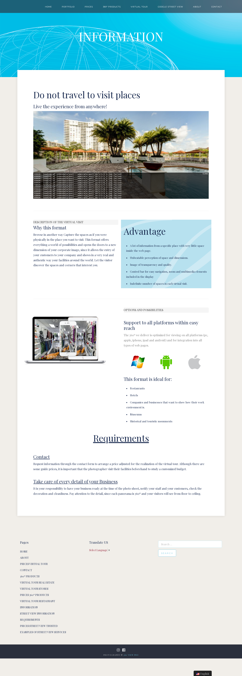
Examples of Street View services (43, 632)
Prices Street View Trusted (39, 626)
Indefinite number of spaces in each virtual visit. (158, 283)
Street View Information (37, 613)
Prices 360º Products (34, 595)
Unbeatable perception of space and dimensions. (159, 258)
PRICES (89, 6)
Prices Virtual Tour (34, 564)
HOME (48, 6)
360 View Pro (131, 655)
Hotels (134, 395)
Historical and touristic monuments (151, 421)
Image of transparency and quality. (151, 264)
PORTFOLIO (68, 6)
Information (29, 607)
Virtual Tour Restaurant (37, 601)
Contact (26, 570)
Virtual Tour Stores (34, 588)
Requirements (30, 619)
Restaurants (137, 388)
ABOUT (197, 6)
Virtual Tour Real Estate (37, 582)
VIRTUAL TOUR (139, 6)
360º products (30, 576)
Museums (136, 414)
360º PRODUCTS (112, 6)
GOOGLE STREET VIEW (170, 6)
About (24, 557)
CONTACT (216, 6)
